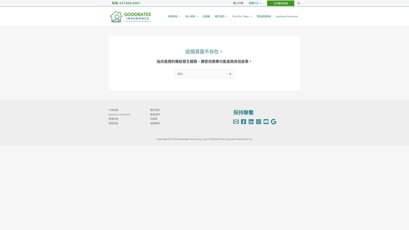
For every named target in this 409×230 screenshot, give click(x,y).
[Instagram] (258, 121)
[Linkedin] (251, 121)
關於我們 (219, 16)
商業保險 (173, 16)
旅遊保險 (113, 123)
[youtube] (266, 121)
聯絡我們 (155, 114)
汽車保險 (113, 109)
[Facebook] (243, 121)
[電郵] (236, 121)
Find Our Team (240, 16)
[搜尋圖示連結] (298, 3)
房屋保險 (113, 118)
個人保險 (190, 16)
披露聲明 (155, 123)
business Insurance (287, 16)
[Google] (273, 121)
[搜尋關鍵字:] (204, 73)
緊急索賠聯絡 (264, 16)
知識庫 (206, 16)
